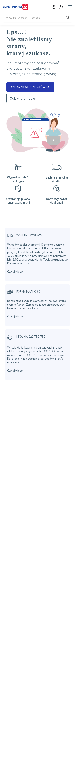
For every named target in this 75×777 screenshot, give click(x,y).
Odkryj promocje (22, 98)
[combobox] (37, 17)
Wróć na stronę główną (30, 87)
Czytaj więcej (15, 271)
